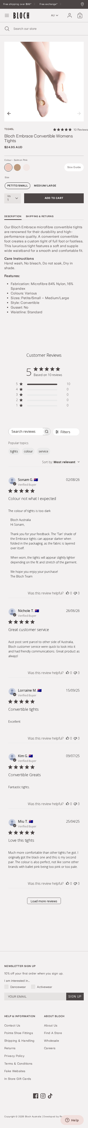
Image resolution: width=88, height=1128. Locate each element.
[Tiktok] (50, 1095)
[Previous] (9, 113)
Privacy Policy (14, 1056)
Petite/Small (17, 185)
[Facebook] (35, 1095)
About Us (50, 1025)
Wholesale (51, 1040)
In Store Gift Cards (17, 1078)
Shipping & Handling (19, 1040)
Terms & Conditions (18, 1063)
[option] (44, 81)
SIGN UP (75, 996)
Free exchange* (49, 4)
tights (14, 451)
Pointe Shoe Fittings (18, 1033)
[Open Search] (6, 28)
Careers (49, 1048)
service (43, 451)
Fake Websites (14, 1071)
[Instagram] (42, 1095)
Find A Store (53, 1033)
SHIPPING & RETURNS (39, 216)
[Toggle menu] (7, 15)
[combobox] (61, 462)
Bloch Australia (33, 1116)
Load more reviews (44, 901)
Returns (9, 1048)
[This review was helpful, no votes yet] (67, 593)
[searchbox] (26, 431)
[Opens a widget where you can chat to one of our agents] (72, 1120)
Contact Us (12, 1025)
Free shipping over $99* (17, 4)
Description (13, 216)
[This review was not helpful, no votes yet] (75, 593)
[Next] (79, 113)
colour (28, 451)
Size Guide (74, 167)
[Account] (69, 13)
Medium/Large (45, 185)
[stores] (83, 4)
